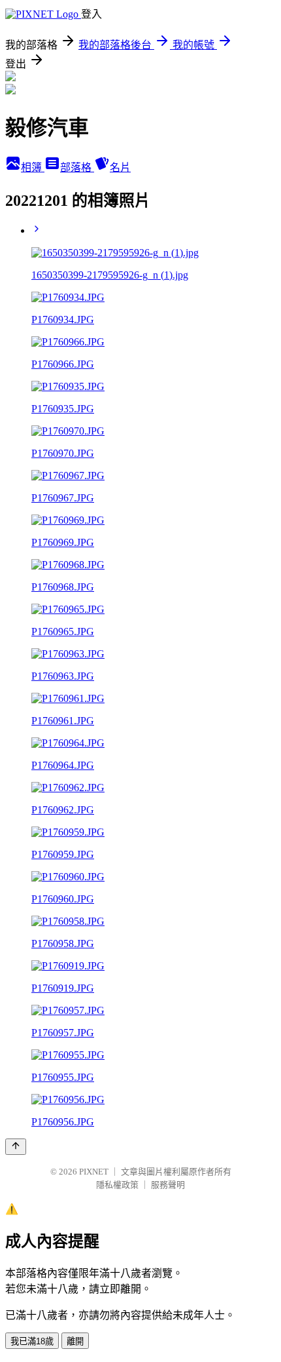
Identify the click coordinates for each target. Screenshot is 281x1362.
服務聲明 (168, 1185)
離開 (75, 1341)
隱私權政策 (117, 1185)
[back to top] (15, 1146)
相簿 (32, 167)
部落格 (77, 167)
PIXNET (93, 1172)
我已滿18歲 (32, 1341)
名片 (120, 167)
